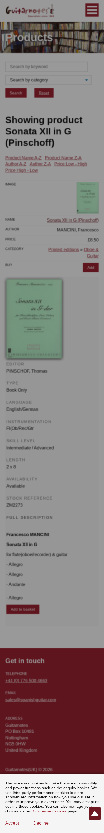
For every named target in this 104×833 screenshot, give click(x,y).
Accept (12, 823)
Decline (41, 823)
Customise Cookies (50, 811)
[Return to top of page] (95, 813)
